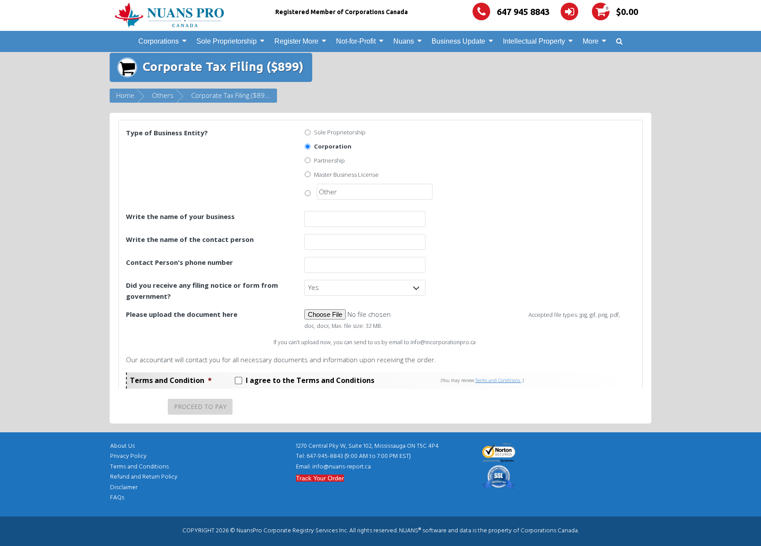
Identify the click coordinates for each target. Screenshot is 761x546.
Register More (296, 41)
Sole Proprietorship (226, 41)
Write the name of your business (180, 216)
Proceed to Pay (200, 406)
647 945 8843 (523, 12)
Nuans (403, 41)
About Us (122, 446)
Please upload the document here (181, 314)
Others (163, 95)
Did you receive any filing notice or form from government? (202, 291)
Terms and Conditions (498, 380)
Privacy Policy (128, 456)
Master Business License (346, 174)
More (590, 41)
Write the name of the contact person (190, 239)
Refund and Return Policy (143, 477)
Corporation (332, 146)
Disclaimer (123, 488)
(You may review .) (482, 380)
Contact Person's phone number (179, 262)
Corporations (158, 41)
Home (125, 95)
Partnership (329, 160)
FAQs (117, 498)
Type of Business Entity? (167, 132)
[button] (619, 41)
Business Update (458, 41)
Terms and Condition (171, 380)
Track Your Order (320, 478)
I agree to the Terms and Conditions (310, 380)
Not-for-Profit (356, 41)
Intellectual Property (534, 41)
